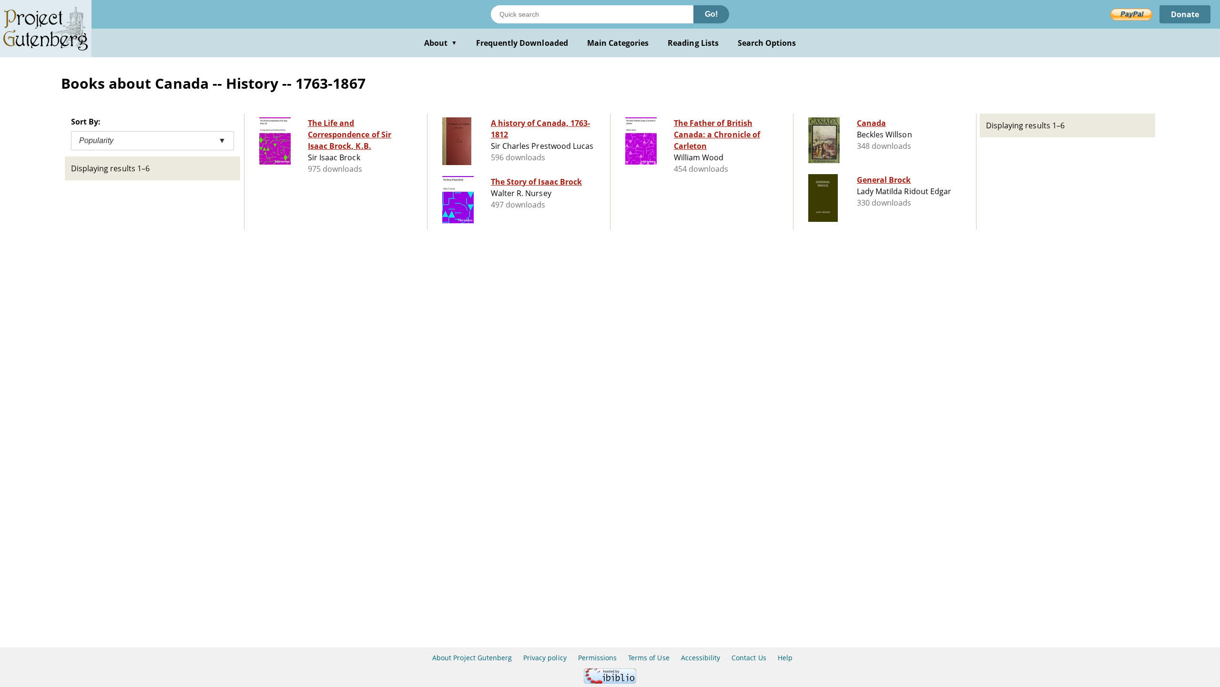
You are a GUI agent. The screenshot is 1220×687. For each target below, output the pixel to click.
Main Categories (618, 43)
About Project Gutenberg (472, 657)
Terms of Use (648, 657)
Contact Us (749, 657)
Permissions (597, 657)
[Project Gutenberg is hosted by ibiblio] (610, 681)
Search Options (767, 43)
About (440, 43)
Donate (1185, 14)
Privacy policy (545, 657)
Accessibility (701, 657)
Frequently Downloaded (522, 43)
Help (785, 657)
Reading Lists (693, 43)
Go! (711, 14)
